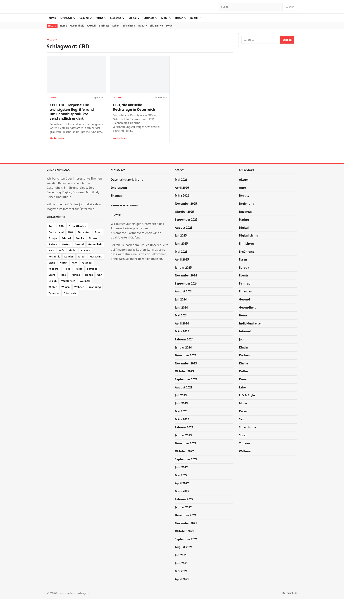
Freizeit (53, 244)
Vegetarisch (68, 281)
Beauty (142, 25)
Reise (67, 268)
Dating (244, 219)
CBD (61, 226)
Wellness (85, 281)
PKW (74, 262)
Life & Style (156, 25)
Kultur (194, 18)
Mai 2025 (181, 252)
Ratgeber (87, 262)
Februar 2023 (184, 427)
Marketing (96, 256)
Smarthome (247, 427)
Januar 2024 (183, 347)
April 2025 (182, 259)
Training (75, 274)
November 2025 (186, 204)
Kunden (69, 256)
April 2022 (182, 483)
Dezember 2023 (185, 355)
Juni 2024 (181, 307)
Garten (66, 244)
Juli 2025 (181, 235)
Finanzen (245, 291)
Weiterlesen (57, 138)
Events (244, 275)
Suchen (290, 6)
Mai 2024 (181, 315)
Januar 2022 (183, 507)
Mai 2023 (181, 411)
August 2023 (183, 387)
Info (61, 250)
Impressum (119, 188)
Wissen (65, 287)
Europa (53, 238)
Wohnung (95, 287)
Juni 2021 (181, 563)
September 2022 (186, 459)
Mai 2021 (181, 571)
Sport (52, 274)
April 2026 (182, 188)
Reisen (179, 18)
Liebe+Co (115, 18)
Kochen (85, 250)
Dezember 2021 (185, 515)
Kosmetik (54, 256)
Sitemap (117, 195)
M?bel (81, 256)
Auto (51, 226)
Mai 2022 (181, 475)
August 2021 (183, 547)
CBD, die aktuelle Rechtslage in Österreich (134, 107)
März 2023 (182, 419)
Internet (245, 331)
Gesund (84, 18)
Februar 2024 (184, 339)
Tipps (62, 274)
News (52, 18)
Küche (99, 18)
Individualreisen (250, 323)
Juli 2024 (181, 299)
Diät (70, 232)
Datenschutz (289, 593)
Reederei (54, 268)
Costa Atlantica (77, 226)
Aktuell (91, 25)
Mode (169, 25)
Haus (51, 250)
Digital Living (248, 235)
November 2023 (186, 363)
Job (241, 339)
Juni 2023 (181, 403)
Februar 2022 (184, 499)
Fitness (93, 238)
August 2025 (183, 228)
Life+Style (66, 18)
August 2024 (183, 291)
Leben (116, 25)
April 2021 (182, 579)
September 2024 (186, 283)
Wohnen (79, 287)
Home (63, 25)
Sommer (92, 268)
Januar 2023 (183, 435)
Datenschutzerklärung (127, 180)
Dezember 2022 (185, 443)
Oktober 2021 (184, 531)
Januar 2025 (183, 267)
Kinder (73, 250)
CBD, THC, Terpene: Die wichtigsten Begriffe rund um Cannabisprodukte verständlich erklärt (72, 111)
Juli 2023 (181, 395)
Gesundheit (77, 25)
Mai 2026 (181, 180)
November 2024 (186, 275)
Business (149, 18)
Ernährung (247, 252)
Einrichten (129, 25)
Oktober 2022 (184, 451)
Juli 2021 (181, 555)
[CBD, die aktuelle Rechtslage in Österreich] (139, 74)
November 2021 (186, 523)
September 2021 (186, 539)
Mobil (164, 18)
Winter (53, 287)
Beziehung (246, 204)
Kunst (243, 379)
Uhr (99, 274)
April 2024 (182, 323)
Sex (241, 419)
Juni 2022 (181, 467)
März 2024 (182, 331)
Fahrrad (66, 238)
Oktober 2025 (184, 212)
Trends (89, 274)
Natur (63, 262)
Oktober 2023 (184, 371)
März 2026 (182, 195)
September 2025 (186, 219)
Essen (98, 232)
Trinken (244, 443)
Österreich (69, 293)
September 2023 (186, 379)
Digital (132, 18)
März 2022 (182, 491)
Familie (79, 238)
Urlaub (53, 281)
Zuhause (54, 293)
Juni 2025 (181, 243)
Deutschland (56, 232)
